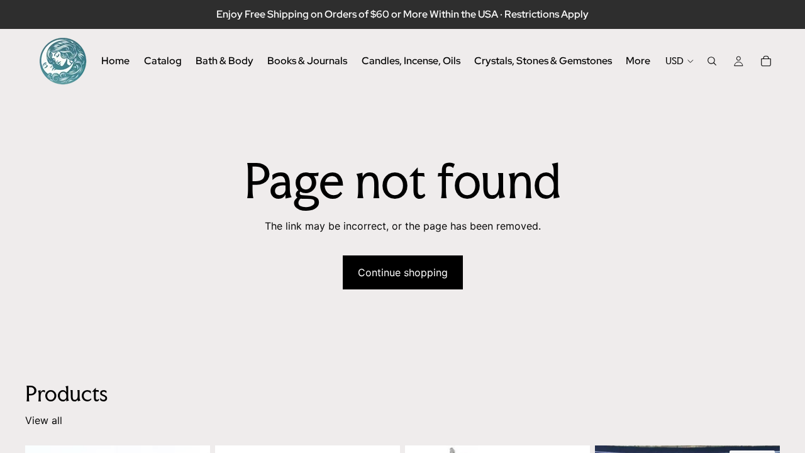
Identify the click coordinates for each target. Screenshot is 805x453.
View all (43, 420)
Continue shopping (403, 272)
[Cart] (766, 61)
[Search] (712, 61)
